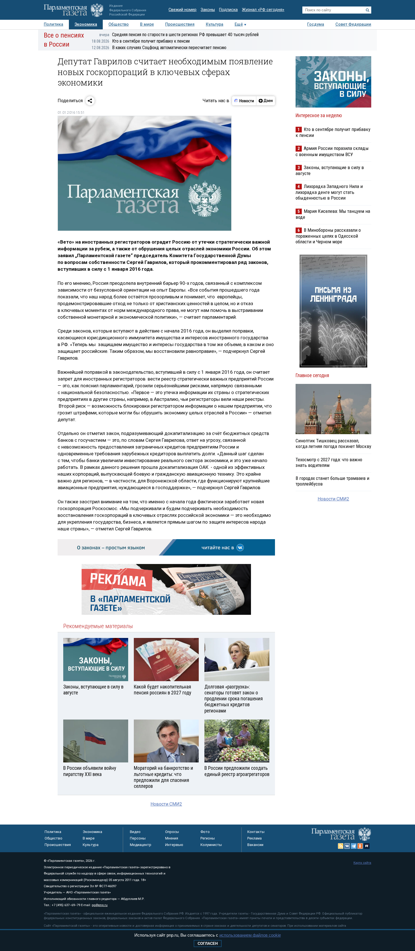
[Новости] (244, 100)
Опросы (172, 832)
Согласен (208, 943)
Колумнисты (211, 845)
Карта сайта (362, 863)
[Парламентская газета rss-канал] (341, 846)
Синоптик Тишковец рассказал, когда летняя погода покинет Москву (333, 443)
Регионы (207, 838)
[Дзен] (265, 100)
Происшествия (180, 24)
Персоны (138, 838)
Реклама (254, 838)
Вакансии (255, 845)
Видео (135, 832)
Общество (118, 24)
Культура (214, 24)
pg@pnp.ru (100, 905)
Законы (208, 9)
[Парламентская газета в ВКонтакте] (347, 846)
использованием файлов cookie (250, 935)
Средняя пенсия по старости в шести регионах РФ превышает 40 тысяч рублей (179, 34)
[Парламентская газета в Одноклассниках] (360, 846)
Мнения (171, 838)
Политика (53, 24)
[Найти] (367, 10)
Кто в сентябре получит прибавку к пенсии (141, 41)
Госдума (315, 24)
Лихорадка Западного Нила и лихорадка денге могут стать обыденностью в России (329, 192)
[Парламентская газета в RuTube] (367, 846)
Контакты (256, 832)
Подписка (228, 9)
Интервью (174, 845)
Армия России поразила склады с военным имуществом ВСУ (332, 151)
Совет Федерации (353, 24)
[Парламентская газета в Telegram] (354, 846)
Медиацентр (140, 845)
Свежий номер (182, 9)
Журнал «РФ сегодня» (263, 9)
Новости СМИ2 (166, 804)
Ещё (239, 24)
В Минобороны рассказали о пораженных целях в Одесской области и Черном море (328, 235)
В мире (147, 24)
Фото (205, 832)
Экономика (86, 24)
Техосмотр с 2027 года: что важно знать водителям (329, 462)
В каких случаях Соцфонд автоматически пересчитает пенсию (159, 47)
